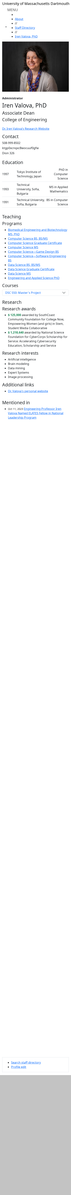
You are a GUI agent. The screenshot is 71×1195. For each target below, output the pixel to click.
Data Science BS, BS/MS (24, 265)
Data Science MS (19, 274)
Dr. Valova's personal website (28, 391)
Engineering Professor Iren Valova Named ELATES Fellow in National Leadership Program (35, 413)
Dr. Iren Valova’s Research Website (25, 129)
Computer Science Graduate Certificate (35, 243)
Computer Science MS (23, 247)
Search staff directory (26, 1063)
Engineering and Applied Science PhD (34, 278)
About (19, 19)
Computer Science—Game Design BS (33, 252)
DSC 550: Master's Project (23, 293)
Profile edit (18, 1067)
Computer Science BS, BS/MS (28, 239)
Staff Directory (25, 28)
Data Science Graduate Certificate (31, 269)
